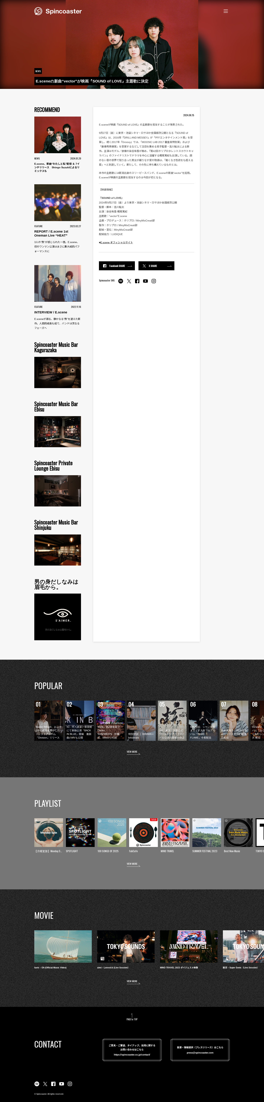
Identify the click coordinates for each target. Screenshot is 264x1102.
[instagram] (154, 283)
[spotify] (121, 283)
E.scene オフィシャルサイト (116, 242)
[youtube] (145, 283)
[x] (129, 283)
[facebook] (137, 283)
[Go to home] (58, 11)
